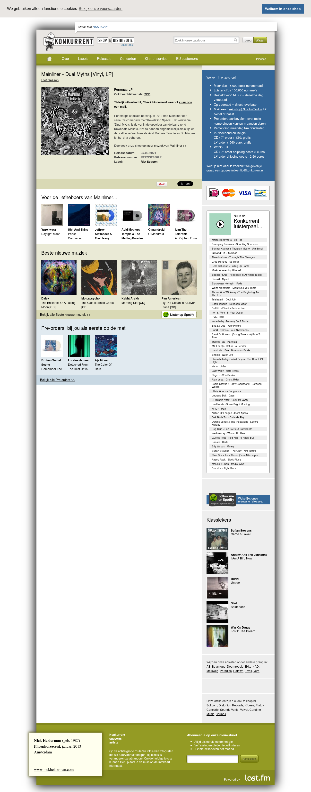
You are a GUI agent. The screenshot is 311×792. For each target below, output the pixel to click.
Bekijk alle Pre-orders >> (57, 379)
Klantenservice (156, 58)
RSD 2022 (100, 26)
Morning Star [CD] (133, 302)
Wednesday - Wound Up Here (228, 433)
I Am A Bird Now (241, 558)
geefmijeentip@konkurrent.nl (244, 170)
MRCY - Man (219, 408)
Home (49, 59)
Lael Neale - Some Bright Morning (231, 404)
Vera (256, 671)
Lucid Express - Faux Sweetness (230, 330)
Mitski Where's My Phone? (226, 270)
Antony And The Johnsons (249, 554)
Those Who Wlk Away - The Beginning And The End (236, 294)
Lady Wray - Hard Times (225, 370)
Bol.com (212, 705)
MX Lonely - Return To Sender (229, 346)
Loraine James (78, 360)
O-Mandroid (156, 234)
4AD (256, 666)
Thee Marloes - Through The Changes (233, 257)
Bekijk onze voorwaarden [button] (100, 9)
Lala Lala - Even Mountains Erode (231, 350)
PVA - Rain (218, 317)
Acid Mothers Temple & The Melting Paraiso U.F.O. (132, 236)
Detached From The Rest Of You (78, 366)
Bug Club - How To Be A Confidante (232, 429)
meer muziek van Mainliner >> (166, 145)
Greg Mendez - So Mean (226, 261)
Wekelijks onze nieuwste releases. (250, 499)
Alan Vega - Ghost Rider (225, 379)
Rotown (238, 671)
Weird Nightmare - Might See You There (234, 288)
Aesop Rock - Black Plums (226, 459)
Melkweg (212, 671)
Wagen (260, 40)
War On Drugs (240, 627)
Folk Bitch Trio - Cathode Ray (228, 417)
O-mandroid (156, 229)
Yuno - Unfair (219, 366)
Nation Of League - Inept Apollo (230, 413)
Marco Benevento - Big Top (227, 240)
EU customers (187, 58)
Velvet (244, 709)
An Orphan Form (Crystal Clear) (186, 240)
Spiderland (238, 607)
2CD (147, 94)
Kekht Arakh (130, 298)
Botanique (218, 666)
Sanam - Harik (220, 442)
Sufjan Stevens (241, 530)
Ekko (248, 666)
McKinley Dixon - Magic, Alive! (228, 464)
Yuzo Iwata (48, 229)
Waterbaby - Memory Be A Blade (230, 321)
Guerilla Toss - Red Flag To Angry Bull (233, 437)
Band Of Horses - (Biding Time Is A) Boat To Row (236, 336)
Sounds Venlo (229, 709)
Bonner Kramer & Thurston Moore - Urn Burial (237, 248)
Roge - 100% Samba (223, 375)
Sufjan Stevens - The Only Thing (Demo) (234, 451)
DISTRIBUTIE (123, 42)
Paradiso (226, 671)
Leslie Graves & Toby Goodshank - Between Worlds (237, 385)
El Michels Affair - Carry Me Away (230, 400)
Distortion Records (231, 705)
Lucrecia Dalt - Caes (223, 395)
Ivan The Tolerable (181, 231)
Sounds (221, 714)
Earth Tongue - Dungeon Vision (229, 304)
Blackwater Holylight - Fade (227, 283)
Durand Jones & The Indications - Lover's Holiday (235, 423)
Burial (235, 579)
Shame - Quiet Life (222, 354)
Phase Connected (75, 236)
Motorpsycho (90, 298)
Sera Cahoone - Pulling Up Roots (230, 266)
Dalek (45, 298)
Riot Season (50, 80)
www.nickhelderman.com (54, 769)
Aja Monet (102, 360)
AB (208, 666)
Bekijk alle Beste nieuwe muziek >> (65, 314)
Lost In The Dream (243, 631)
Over (65, 58)
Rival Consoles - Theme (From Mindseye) (235, 455)
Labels (83, 58)
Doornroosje (235, 666)
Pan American (171, 298)
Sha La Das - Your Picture (226, 325)
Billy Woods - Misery (223, 446)
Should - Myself (220, 279)
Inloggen (261, 58)
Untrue (235, 582)
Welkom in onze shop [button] (283, 9)
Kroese (249, 705)
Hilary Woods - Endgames (226, 391)
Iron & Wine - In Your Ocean (227, 312)
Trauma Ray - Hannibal (224, 341)
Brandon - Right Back (224, 468)
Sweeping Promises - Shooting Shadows (235, 244)
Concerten (128, 58)
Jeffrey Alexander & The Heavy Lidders (103, 236)
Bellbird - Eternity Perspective (228, 308)
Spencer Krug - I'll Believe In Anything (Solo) (237, 274)
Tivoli (248, 671)
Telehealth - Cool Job (224, 299)
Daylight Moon (50, 234)
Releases (104, 58)
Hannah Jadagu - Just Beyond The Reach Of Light (237, 360)
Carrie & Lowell (241, 534)
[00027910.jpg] (68, 123)
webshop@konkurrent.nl (245, 109)
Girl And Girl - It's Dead (224, 253)
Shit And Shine (78, 229)
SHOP (102, 40)
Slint (234, 603)
